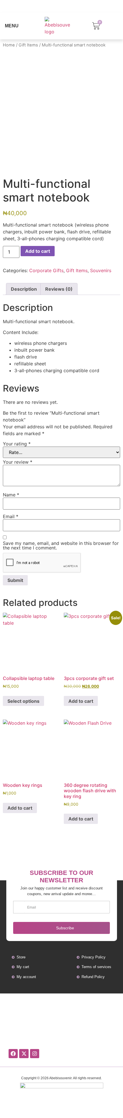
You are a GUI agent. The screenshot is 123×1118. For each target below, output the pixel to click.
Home (9, 45)
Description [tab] (24, 289)
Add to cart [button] (80, 701)
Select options (23, 701)
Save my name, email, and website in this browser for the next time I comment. (61, 545)
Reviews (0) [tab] (59, 289)
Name (11, 494)
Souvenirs (100, 270)
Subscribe (65, 928)
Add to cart (37, 251)
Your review (17, 462)
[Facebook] (13, 1053)
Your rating (17, 443)
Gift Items (28, 45)
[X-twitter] (23, 1053)
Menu (12, 25)
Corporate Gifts (46, 270)
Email (10, 516)
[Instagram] (34, 1053)
